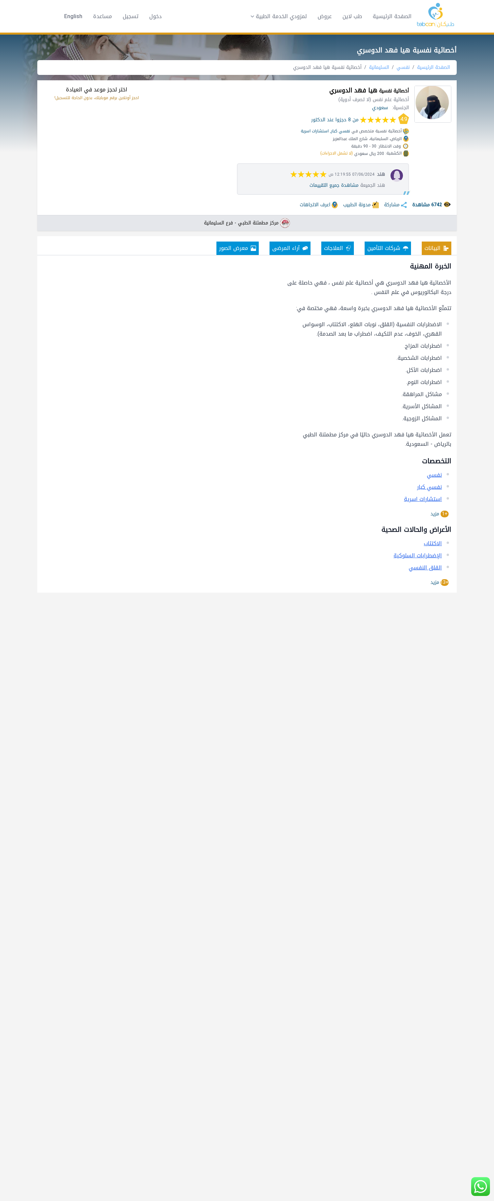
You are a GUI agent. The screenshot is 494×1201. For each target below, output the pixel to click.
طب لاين (352, 16)
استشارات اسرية (315, 131)
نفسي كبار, (340, 131)
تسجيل (130, 16)
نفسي (403, 67)
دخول (155, 16)
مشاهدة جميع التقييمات (334, 185)
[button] (276, 16)
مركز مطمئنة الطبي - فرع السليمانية (241, 223)
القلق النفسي (425, 567)
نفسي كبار (429, 487)
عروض (325, 16)
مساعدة (102, 16)
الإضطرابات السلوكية (418, 555)
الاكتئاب (433, 543)
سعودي (380, 107)
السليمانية (379, 67)
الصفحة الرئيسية (392, 16)
